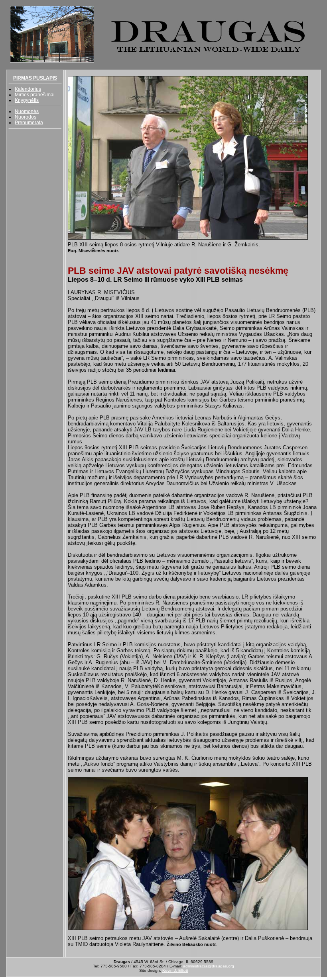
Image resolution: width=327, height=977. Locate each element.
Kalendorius (28, 89)
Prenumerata (29, 122)
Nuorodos (25, 117)
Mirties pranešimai (35, 95)
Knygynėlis (27, 100)
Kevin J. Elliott (175, 970)
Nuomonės (27, 111)
